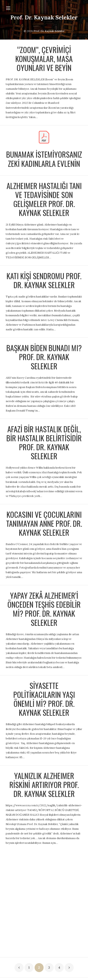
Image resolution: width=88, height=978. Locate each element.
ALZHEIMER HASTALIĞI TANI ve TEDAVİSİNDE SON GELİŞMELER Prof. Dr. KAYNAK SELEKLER (44, 199)
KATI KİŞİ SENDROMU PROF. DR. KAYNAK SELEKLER (44, 280)
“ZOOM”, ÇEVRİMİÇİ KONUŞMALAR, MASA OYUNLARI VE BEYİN (44, 58)
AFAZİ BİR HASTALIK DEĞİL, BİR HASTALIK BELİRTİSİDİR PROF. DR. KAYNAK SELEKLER (44, 442)
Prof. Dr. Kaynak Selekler (44, 17)
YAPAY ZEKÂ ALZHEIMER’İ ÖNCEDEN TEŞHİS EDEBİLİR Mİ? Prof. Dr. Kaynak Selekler (44, 609)
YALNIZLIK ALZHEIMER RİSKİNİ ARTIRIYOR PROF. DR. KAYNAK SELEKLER (44, 784)
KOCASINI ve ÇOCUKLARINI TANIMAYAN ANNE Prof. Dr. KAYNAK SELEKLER (44, 523)
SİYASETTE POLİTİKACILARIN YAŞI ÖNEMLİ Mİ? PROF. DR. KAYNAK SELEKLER (44, 699)
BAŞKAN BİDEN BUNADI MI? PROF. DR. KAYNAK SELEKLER (44, 356)
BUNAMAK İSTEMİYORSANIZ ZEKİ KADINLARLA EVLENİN (44, 159)
